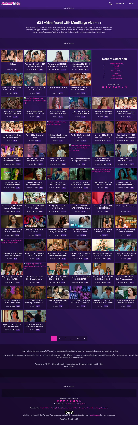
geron (116, 73)
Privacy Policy (56, 408)
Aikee (117, 68)
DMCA (75, 408)
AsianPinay (120, 3)
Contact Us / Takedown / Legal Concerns (93, 408)
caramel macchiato (116, 64)
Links (131, 3)
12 (78, 338)
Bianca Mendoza (116, 71)
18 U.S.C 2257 (44, 408)
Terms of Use (67, 408)
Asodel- (116, 66)
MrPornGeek (80, 404)
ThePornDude (70, 404)
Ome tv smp (116, 76)
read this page (95, 415)
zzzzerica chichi (116, 78)
